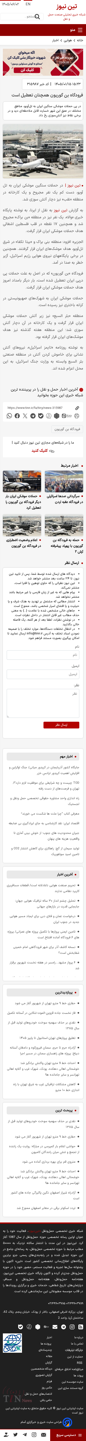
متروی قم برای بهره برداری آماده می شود (48, 1162)
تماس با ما (77, 1344)
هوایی (68, 40)
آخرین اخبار (65, 874)
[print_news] (76, 416)
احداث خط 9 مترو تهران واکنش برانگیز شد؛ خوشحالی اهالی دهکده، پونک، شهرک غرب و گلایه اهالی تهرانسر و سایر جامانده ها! (43, 1069)
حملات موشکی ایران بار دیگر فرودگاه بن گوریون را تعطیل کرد (23, 502)
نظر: (76, 685)
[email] (55, 1327)
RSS (80, 1363)
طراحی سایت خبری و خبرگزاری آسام (42, 1422)
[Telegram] (24, 1435)
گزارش (48, 1362)
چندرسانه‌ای (45, 1350)
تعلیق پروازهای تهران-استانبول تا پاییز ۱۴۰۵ (47, 1038)
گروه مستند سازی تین (70, 1388)
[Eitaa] (46, 1327)
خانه (80, 40)
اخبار (55, 40)
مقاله (49, 1356)
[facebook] (17, 416)
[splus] (29, 1327)
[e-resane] (12, 1343)
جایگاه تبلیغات (74, 1350)
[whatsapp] (9, 416)
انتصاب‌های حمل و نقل (38, 1394)
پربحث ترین (64, 1110)
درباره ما (78, 1337)
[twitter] (25, 416)
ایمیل (75, 666)
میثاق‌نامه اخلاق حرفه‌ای (69, 1369)
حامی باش (46, 1400)
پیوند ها (78, 1375)
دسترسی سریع (66, 1435)
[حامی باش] (6, 1436)
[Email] (43, 1436)
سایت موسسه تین (72, 1382)
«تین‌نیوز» (34, 1231)
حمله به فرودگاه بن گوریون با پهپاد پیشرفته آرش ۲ (67, 546)
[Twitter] (15, 1435)
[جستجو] (37, 16)
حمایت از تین (75, 1357)
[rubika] (56, 416)
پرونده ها (46, 1344)
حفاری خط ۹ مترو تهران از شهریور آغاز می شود (45, 1003)
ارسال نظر (61, 725)
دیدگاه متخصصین (41, 1369)
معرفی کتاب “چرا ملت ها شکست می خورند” (50, 813)
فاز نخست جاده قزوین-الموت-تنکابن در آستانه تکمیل (41, 1013)
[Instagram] (34, 1435)
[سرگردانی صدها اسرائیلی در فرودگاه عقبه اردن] (64, 481)
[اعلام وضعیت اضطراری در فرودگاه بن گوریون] (22, 525)
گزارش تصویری (44, 1375)
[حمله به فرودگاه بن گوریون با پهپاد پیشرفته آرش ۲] (64, 525)
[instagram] (72, 1327)
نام (77, 646)
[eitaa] (66, 416)
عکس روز (47, 1388)
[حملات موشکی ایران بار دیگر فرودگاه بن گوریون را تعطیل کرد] (22, 481)
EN (28, 4)
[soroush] (48, 416)
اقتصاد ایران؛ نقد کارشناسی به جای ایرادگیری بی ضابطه (44, 823)
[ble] (40, 416)
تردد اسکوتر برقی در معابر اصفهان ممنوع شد (46, 1208)
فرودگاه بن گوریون (67, 429)
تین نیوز (60, 210)
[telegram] (33, 416)
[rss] (80, 1327)
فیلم (49, 1381)
